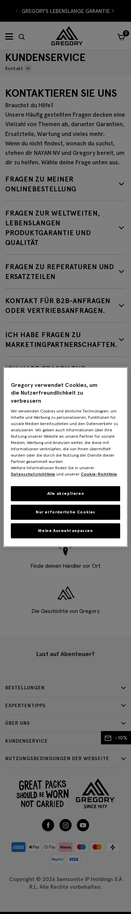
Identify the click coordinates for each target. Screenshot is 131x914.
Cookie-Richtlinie (99, 474)
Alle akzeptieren (65, 493)
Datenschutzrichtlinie (33, 474)
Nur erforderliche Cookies (65, 511)
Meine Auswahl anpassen (65, 530)
